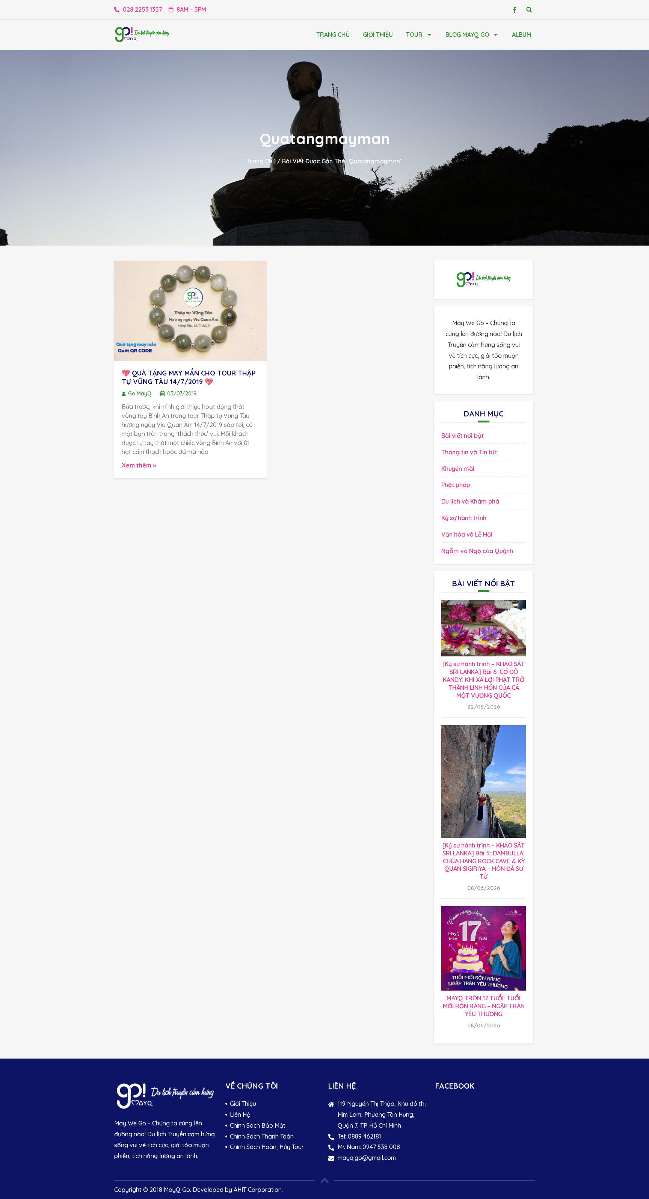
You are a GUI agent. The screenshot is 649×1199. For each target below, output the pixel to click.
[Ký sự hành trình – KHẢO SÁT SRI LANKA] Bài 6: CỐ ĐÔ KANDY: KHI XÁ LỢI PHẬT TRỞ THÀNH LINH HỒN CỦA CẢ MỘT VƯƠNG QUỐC (483, 679)
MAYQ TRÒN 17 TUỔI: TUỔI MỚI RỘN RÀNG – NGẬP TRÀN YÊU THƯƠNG (484, 1006)
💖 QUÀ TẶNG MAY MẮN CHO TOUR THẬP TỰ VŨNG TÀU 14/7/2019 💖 (189, 377)
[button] (529, 9)
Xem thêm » (139, 465)
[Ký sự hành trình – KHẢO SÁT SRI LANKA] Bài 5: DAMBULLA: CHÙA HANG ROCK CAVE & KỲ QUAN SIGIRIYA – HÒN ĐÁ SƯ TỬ (483, 861)
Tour (414, 34)
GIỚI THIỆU (378, 34)
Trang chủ (333, 34)
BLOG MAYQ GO (467, 34)
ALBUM (521, 34)
